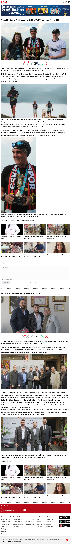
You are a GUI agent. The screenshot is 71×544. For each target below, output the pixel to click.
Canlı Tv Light (4, 526)
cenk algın (4, 220)
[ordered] (23, 282)
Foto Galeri (49, 517)
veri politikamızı (7, 541)
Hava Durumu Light (6, 517)
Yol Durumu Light (5, 521)
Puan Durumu (28, 521)
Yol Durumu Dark (5, 524)
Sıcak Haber (49, 526)
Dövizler (39, 519)
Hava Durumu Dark (6, 519)
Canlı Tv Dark (16, 517)
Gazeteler (49, 524)
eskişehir (12, 220)
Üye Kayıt (3, 531)
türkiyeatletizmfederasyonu (29, 220)
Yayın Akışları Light (18, 519)
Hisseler (39, 521)
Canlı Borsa (28, 517)
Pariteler (39, 526)
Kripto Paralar (41, 524)
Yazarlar (48, 521)
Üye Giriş (3, 529)
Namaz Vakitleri (29, 519)
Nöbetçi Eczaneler (18, 524)
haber (18, 220)
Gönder (6, 282)
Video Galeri (49, 519)
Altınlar (39, 517)
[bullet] (26, 282)
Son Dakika (16, 526)
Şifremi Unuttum (5, 533)
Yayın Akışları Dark (18, 521)
